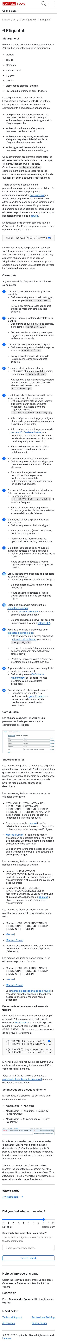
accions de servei (28, 611)
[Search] (44, 4)
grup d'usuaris (36, 696)
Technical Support (12, 1317)
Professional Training (43, 1317)
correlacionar (37, 195)
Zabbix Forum (39, 1323)
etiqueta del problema (24, 639)
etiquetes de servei (17, 608)
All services (8, 1323)
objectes (43, 896)
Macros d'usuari (14, 834)
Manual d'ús (8, 19)
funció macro (21, 1022)
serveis (34, 215)
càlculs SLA (44, 623)
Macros (10, 934)
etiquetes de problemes (20, 632)
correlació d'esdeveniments (26, 432)
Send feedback (28, 1258)
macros (33, 823)
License (6, 1338)
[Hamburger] (52, 4)
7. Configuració (27, 19)
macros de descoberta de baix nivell (30, 990)
